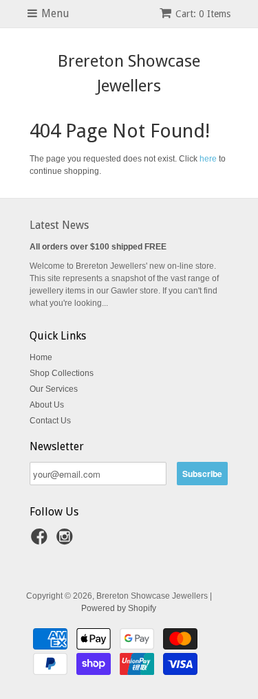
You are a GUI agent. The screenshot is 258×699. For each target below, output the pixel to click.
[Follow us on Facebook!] (41, 541)
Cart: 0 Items (202, 13)
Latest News (59, 225)
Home (41, 357)
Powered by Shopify (118, 608)
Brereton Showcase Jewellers (129, 74)
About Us (47, 405)
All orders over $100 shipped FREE (98, 247)
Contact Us (50, 420)
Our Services (54, 389)
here (208, 159)
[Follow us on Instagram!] (66, 541)
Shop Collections (62, 373)
